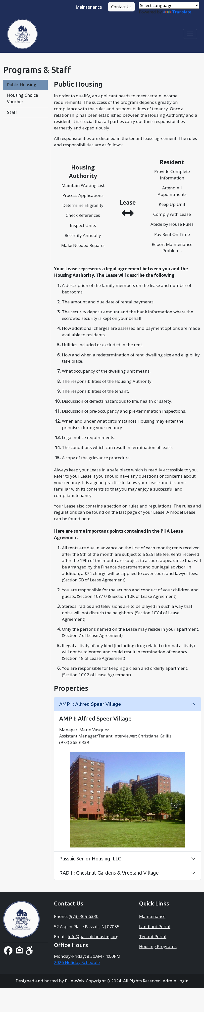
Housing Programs (158, 946)
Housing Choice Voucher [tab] (22, 98)
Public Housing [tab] (21, 85)
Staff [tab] (12, 112)
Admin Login (176, 981)
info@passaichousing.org (93, 936)
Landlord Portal (154, 926)
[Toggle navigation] (190, 34)
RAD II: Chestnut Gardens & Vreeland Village (109, 873)
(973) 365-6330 (84, 916)
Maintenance (89, 7)
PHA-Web (74, 981)
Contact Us (121, 6)
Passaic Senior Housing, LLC (90, 858)
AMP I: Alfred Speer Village (90, 704)
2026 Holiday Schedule (77, 962)
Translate (181, 12)
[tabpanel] (127, 480)
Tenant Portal (152, 936)
